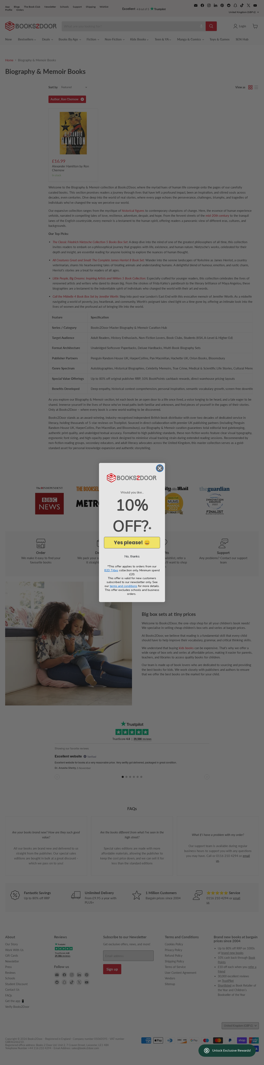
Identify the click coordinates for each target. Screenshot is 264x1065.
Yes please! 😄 (132, 542)
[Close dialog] (159, 468)
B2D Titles (111, 570)
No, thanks (132, 556)
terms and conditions (123, 586)
